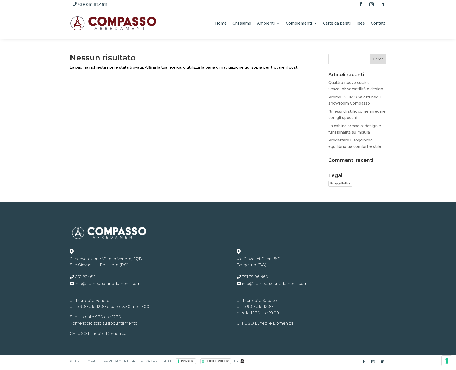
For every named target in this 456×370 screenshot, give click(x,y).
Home (221, 23)
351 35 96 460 (255, 276)
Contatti (378, 23)
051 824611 (85, 276)
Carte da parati (337, 23)
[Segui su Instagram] (371, 4)
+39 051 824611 (92, 4)
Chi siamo (241, 23)
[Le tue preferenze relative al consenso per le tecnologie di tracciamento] (447, 361)
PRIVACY (187, 361)
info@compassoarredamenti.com (107, 283)
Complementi (299, 23)
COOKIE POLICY (217, 361)
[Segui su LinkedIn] (382, 4)
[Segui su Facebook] (361, 4)
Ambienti (266, 23)
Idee (361, 23)
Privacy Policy (340, 183)
